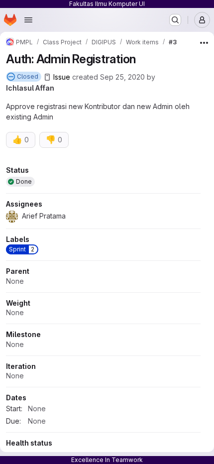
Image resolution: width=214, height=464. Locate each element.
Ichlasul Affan (30, 88)
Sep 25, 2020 (122, 77)
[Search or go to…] (175, 20)
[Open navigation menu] (28, 20)
